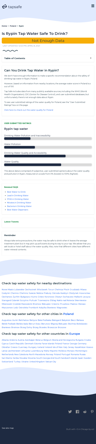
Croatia (87, 340)
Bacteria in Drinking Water (19, 206)
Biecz (73, 320)
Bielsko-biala (22, 324)
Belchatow (24, 320)
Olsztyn (58, 297)
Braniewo (51, 308)
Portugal (65, 354)
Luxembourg (37, 351)
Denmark (29, 344)
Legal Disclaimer (51, 412)
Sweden (87, 358)
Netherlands (8, 354)
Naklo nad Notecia (65, 300)
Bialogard (56, 320)
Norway (49, 354)
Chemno (15, 293)
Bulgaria (79, 340)
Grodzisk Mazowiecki (22, 304)
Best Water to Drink (16, 192)
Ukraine (25, 362)
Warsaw (82, 304)
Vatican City (50, 362)
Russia (82, 354)
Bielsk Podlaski (9, 324)
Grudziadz (75, 289)
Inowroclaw (84, 293)
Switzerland (7, 362)
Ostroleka (23, 308)
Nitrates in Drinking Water (19, 203)
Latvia (4, 351)
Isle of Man (58, 347)
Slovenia (32, 358)
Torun (51, 289)
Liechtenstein (14, 351)
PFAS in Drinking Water (18, 199)
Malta (46, 351)
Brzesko (43, 327)
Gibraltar (6, 347)
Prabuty (47, 293)
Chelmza (59, 289)
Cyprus (5, 344)
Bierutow (45, 324)
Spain (80, 358)
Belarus (39, 340)
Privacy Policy (28, 412)
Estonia (37, 344)
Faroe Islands (48, 344)
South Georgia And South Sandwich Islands (56, 358)
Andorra (13, 340)
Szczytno (24, 300)
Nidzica (39, 293)
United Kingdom (37, 362)
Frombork (33, 308)
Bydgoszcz (25, 297)
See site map (8, 428)
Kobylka (42, 308)
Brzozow (62, 327)
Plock (66, 289)
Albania (5, 340)
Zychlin (16, 297)
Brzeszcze (52, 327)
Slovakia (23, 358)
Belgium (47, 340)
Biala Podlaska (44, 320)
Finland (58, 344)
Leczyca (86, 297)
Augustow (7, 320)
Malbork (78, 297)
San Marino (7, 358)
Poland (68, 314)
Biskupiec (46, 304)
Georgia (73, 344)
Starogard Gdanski (10, 300)
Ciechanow (7, 297)
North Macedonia (37, 354)
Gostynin (6, 293)
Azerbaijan (30, 340)
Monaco (71, 351)
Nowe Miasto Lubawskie (13, 289)
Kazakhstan (80, 347)
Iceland (40, 347)
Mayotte (54, 351)
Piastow (74, 304)
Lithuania (25, 351)
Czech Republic (16, 344)
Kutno (34, 297)
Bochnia (72, 324)
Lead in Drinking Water (18, 195)
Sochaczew (68, 297)
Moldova (62, 351)
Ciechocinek (30, 289)
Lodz (15, 308)
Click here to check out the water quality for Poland (28, 110)
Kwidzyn (64, 293)
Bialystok (66, 320)
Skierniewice (80, 300)
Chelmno (23, 293)
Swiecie (32, 293)
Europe (74, 333)
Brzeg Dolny (26, 327)
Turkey (17, 362)
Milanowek (7, 304)
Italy (65, 347)
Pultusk (33, 300)
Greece (14, 347)
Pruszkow (65, 304)
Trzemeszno (43, 300)
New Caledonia (21, 354)
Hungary (32, 347)
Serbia (16, 358)
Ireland (48, 347)
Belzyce (33, 320)
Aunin (15, 320)
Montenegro (81, 351)
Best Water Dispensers (17, 210)
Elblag (53, 300)
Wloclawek (42, 289)
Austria (21, 340)
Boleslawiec (81, 324)
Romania (75, 354)
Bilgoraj (54, 324)
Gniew (41, 297)
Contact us (8, 412)
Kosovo (89, 347)
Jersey (71, 347)
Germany (82, 344)
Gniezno (55, 304)
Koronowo (49, 297)
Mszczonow (7, 308)
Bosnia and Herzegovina (63, 340)
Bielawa (80, 320)
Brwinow (37, 304)
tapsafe (14, 7)
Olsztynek (73, 293)
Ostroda (56, 293)
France (66, 344)
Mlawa (83, 289)
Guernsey (23, 347)
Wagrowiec (62, 308)
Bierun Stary (35, 324)
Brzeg (36, 327)
